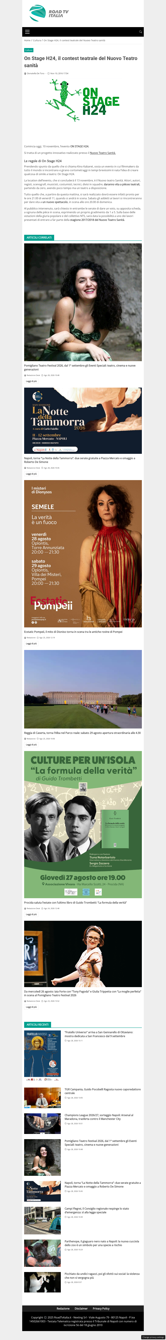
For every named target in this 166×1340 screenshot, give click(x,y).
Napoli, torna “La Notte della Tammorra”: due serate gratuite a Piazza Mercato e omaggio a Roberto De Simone (103, 1184)
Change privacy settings (153, 1337)
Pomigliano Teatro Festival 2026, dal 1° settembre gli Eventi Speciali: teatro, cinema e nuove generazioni (101, 1142)
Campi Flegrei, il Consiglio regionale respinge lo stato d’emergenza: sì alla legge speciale (97, 1210)
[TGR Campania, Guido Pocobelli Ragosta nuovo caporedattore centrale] (42, 1098)
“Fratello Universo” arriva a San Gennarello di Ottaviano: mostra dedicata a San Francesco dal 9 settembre (99, 1034)
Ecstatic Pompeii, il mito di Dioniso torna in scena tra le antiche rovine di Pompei (73, 632)
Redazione (63, 1308)
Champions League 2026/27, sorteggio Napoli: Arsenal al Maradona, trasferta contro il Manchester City (99, 1117)
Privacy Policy (101, 1308)
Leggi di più (31, 381)
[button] (140, 32)
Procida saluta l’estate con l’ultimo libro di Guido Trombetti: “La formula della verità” (75, 902)
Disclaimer (81, 1308)
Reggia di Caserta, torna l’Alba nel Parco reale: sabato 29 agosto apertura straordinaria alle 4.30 (82, 733)
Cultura (28, 50)
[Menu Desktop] (27, 32)
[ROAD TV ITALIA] (48, 13)
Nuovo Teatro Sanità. (103, 153)
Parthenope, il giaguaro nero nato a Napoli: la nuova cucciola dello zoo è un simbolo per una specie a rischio (102, 1243)
